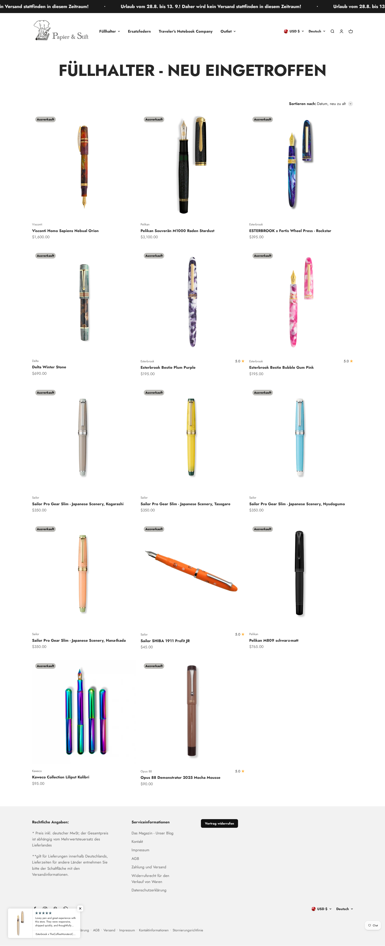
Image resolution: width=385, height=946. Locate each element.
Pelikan (145, 224)
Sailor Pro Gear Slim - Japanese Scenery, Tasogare (185, 504)
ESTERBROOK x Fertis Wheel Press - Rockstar (290, 230)
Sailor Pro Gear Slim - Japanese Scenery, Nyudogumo (297, 504)
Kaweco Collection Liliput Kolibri (60, 777)
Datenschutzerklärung (149, 890)
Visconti (37, 224)
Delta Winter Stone (49, 367)
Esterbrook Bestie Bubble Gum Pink (281, 367)
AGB (135, 858)
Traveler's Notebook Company (186, 31)
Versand (109, 930)
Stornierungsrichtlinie (188, 930)
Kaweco (37, 771)
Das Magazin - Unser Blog (152, 833)
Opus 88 (146, 771)
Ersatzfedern (139, 31)
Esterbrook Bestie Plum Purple (168, 367)
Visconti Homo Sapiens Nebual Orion (65, 230)
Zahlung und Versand (149, 867)
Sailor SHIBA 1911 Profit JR (165, 641)
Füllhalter (107, 31)
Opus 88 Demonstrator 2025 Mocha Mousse (180, 777)
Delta (35, 361)
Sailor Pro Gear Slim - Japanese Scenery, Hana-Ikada (79, 640)
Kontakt (137, 841)
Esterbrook (256, 224)
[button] (80, 908)
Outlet (226, 31)
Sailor (35, 497)
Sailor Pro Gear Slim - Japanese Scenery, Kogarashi (78, 504)
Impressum (140, 850)
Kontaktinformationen (154, 930)
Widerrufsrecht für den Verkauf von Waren (150, 878)
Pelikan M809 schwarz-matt (273, 640)
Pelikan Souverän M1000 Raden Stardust (177, 230)
